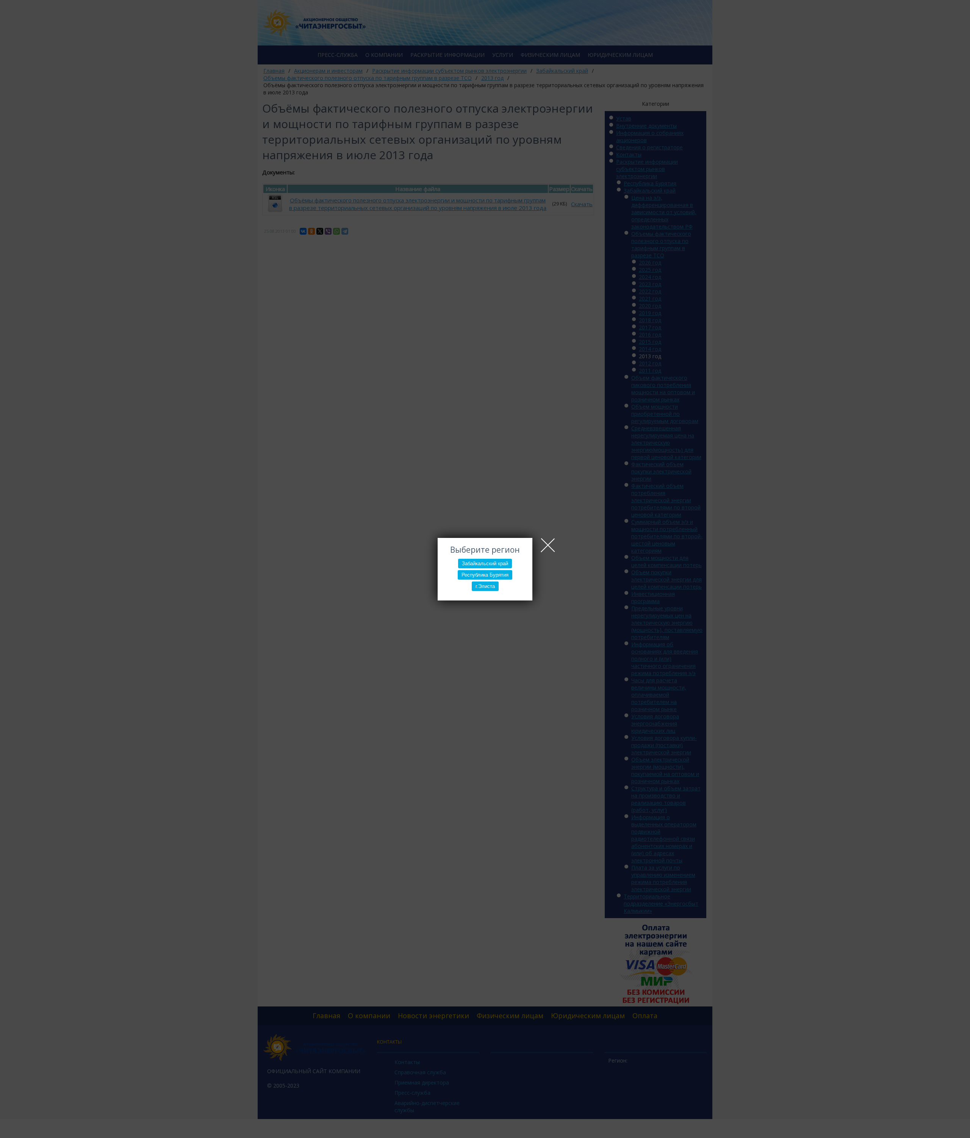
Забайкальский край (485, 563)
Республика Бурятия (485, 575)
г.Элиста (485, 586)
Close (548, 545)
